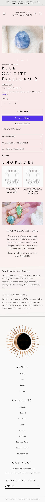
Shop (22, 379)
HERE (27, 256)
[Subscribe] (37, 486)
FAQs (22, 425)
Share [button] (6, 155)
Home (22, 374)
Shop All (22, 413)
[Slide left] (17, 60)
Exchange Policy (22, 442)
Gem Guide (22, 419)
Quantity (5, 99)
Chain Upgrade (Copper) (12, 189)
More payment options (22, 124)
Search (22, 407)
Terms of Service (22, 448)
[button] (4, 13)
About (22, 385)
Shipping (4, 88)
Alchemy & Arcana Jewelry (18, 499)
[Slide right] (27, 60)
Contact (22, 391)
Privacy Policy (22, 454)
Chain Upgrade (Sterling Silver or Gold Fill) (33, 190)
